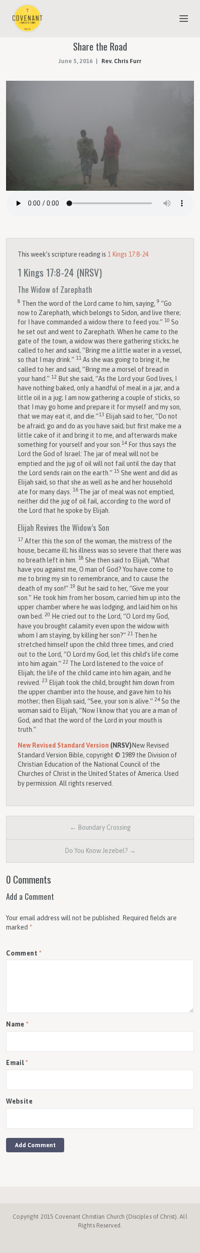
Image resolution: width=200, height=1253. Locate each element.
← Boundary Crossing (100, 827)
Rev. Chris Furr (121, 61)
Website (19, 1101)
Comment (23, 953)
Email (17, 1062)
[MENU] (179, 19)
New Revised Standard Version (63, 745)
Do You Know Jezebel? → (100, 850)
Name (17, 1024)
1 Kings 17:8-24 (127, 254)
